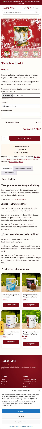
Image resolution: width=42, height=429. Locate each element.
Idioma (4, 102)
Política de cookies (14, 426)
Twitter (3, 379)
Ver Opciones (31, 305)
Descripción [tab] (7, 168)
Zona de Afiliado (27, 384)
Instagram (4, 384)
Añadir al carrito (24, 138)
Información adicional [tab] (22, 168)
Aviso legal (23, 426)
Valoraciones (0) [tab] (9, 173)
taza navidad (13, 162)
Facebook (4, 381)
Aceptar (21, 411)
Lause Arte (8, 8)
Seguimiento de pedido (29, 379)
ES (30, 7)
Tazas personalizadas (31, 159)
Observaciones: (7, 110)
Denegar (21, 416)
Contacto (25, 386)
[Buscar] (36, 12)
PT (33, 7)
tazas (21, 162)
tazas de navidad (21, 199)
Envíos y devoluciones (29, 381)
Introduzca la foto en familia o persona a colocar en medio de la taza (20, 90)
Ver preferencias (21, 422)
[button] (39, 391)
